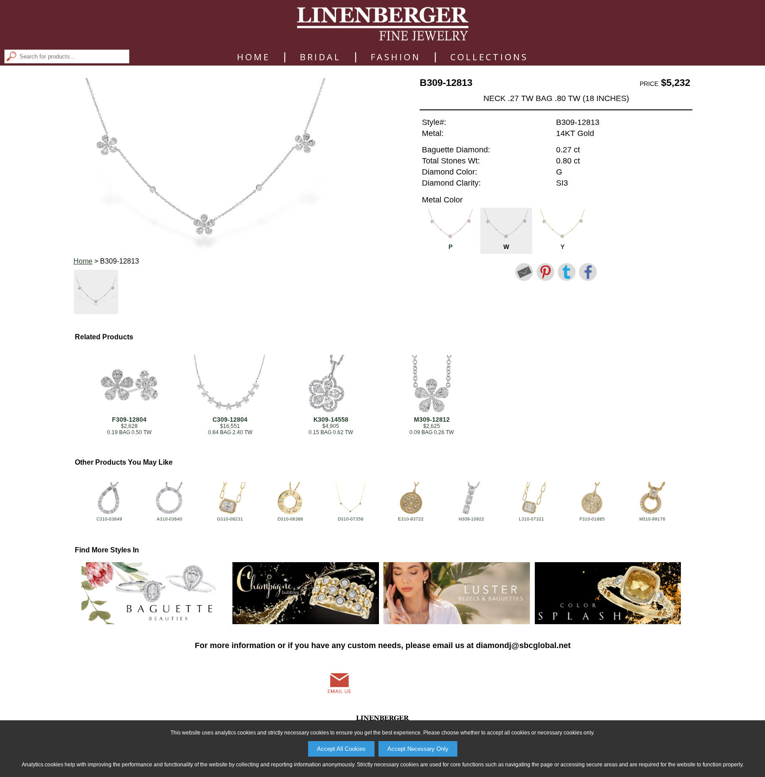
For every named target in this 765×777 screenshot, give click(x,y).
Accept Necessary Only (417, 749)
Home (253, 57)
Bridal (320, 57)
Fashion (396, 57)
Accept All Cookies (341, 749)
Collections (489, 57)
